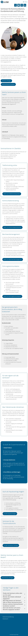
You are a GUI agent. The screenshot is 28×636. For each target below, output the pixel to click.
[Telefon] (15, 5)
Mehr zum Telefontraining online (12, 194)
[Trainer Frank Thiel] (4, 2)
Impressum (5, 619)
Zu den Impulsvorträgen (10, 513)
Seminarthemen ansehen (8, 84)
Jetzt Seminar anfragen (7, 577)
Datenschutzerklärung (8, 617)
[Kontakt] (18, 5)
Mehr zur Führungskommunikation (12, 296)
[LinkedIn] (25, 5)
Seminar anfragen (6, 81)
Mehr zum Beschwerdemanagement (13, 259)
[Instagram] (21, 5)
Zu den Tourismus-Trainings (11, 545)
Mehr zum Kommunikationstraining (12, 227)
